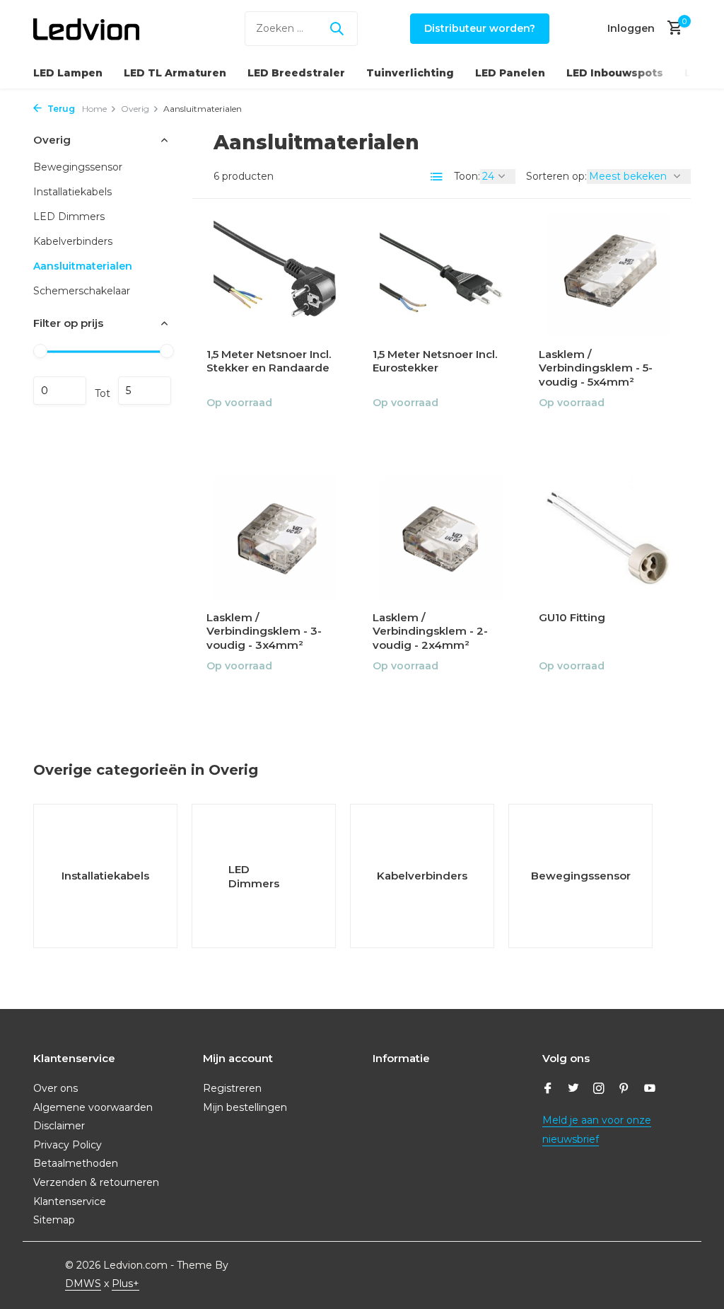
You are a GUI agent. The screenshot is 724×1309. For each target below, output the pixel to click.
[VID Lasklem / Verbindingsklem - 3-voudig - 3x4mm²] (275, 537)
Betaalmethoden (75, 1163)
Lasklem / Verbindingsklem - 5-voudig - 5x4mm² (596, 367)
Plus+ (125, 1283)
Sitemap (54, 1219)
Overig (135, 108)
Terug (60, 108)
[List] (437, 177)
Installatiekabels (72, 191)
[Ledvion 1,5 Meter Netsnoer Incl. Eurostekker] (441, 274)
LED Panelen (510, 73)
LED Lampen (68, 73)
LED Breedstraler (296, 73)
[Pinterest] (624, 1089)
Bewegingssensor (77, 167)
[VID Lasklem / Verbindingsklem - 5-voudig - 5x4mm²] (608, 274)
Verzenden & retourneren (96, 1182)
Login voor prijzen (276, 432)
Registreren (232, 1088)
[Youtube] (649, 1089)
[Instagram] (599, 1089)
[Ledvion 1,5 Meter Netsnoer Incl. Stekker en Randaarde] (275, 274)
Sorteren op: (556, 176)
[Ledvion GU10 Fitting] (608, 537)
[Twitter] (573, 1089)
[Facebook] (548, 1089)
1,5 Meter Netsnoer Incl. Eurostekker (435, 361)
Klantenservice (69, 1201)
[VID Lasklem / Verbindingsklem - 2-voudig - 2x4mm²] (441, 537)
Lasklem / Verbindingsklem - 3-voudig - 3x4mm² (264, 631)
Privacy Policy (67, 1144)
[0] (671, 29)
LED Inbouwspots (614, 73)
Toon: (467, 176)
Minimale (59, 390)
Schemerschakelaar (81, 290)
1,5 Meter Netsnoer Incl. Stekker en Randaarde (268, 361)
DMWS (83, 1283)
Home (94, 108)
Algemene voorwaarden (93, 1107)
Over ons (55, 1088)
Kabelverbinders (72, 241)
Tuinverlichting (410, 73)
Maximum (144, 390)
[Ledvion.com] (86, 28)
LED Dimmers (69, 216)
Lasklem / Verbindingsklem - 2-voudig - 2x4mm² (430, 631)
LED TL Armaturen (175, 73)
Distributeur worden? (479, 28)
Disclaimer (59, 1125)
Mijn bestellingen (245, 1107)
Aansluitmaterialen (82, 266)
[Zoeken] (336, 28)
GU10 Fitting (572, 617)
